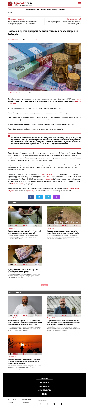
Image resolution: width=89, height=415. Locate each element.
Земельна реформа (58, 9)
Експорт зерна (46, 9)
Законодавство (44, 390)
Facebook (70, 188)
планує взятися (46, 174)
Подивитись (44, 386)
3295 (47, 176)
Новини (44, 378)
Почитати (44, 382)
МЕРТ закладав (17, 184)
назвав (78, 99)
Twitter (76, 188)
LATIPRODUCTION (26, 400)
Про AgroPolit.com (13, 400)
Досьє (44, 394)
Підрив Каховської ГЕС (32, 9)
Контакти (10, 403)
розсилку (30, 191)
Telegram (11, 191)
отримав (49, 179)
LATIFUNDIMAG (25, 403)
